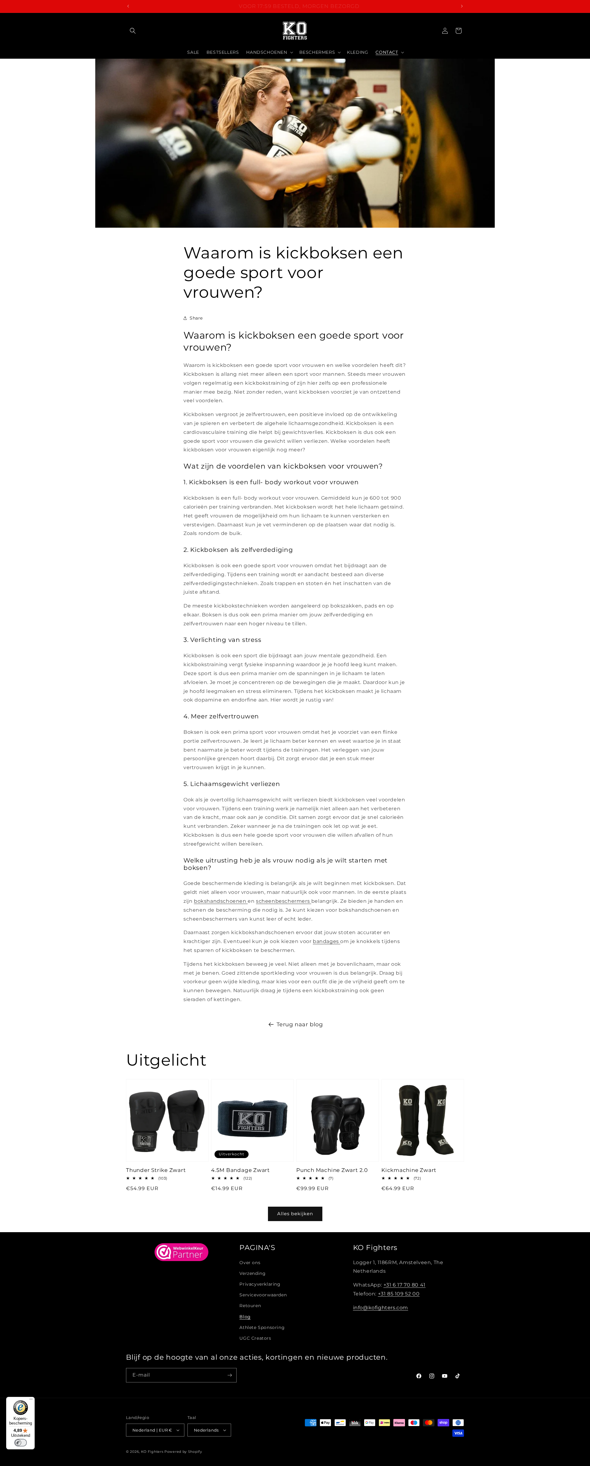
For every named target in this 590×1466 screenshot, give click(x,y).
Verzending (252, 1273)
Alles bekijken (295, 1213)
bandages (326, 941)
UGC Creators (255, 1338)
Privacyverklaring (259, 1284)
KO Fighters (152, 1451)
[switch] (20, 1442)
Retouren (250, 1305)
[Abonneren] (229, 1375)
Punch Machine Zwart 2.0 (332, 1170)
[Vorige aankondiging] (128, 6)
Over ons (249, 1262)
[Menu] (31, 1400)
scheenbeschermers (283, 901)
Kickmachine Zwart (408, 1170)
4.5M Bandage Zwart (240, 1170)
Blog (244, 1316)
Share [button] (196, 318)
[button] (133, 30)
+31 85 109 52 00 (399, 1294)
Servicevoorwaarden (263, 1295)
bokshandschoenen (221, 901)
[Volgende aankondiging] (462, 6)
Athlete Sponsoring (262, 1327)
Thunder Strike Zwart (156, 1170)
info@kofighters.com (380, 1308)
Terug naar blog (300, 1024)
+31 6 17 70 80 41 (405, 1285)
